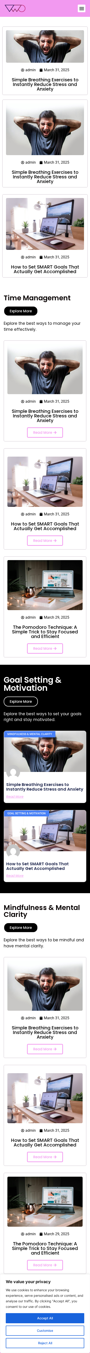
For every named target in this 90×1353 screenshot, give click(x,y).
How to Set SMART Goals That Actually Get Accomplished (45, 269)
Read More (15, 796)
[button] (81, 8)
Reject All (45, 1343)
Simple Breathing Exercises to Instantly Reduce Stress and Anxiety (45, 84)
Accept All (45, 1318)
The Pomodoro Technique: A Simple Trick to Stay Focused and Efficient (45, 632)
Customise (45, 1330)
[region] (45, 1313)
